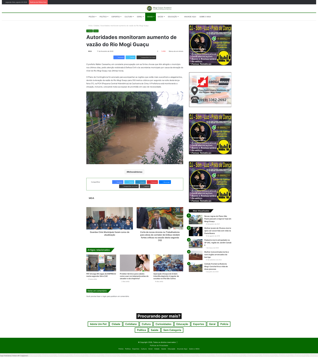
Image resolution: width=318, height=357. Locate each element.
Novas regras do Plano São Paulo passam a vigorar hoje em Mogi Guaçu (217, 218)
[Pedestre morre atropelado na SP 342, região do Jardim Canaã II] (195, 243)
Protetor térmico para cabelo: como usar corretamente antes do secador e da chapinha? (134, 276)
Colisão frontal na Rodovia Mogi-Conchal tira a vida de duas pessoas (216, 266)
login (104, 296)
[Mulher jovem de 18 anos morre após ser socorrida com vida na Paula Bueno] (195, 231)
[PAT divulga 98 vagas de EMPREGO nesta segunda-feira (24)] (101, 263)
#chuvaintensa (135, 172)
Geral (139, 17)
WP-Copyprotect (23, 356)
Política (103, 17)
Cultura (128, 17)
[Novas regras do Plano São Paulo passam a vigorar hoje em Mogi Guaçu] (195, 219)
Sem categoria (172, 330)
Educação (172, 17)
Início (90, 26)
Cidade (150, 17)
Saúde (160, 17)
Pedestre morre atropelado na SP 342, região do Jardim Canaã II (217, 242)
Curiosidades (163, 324)
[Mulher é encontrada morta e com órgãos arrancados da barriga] (195, 255)
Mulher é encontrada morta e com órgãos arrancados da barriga (216, 254)
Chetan (14, 356)
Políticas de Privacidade (159, 345)
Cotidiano (131, 324)
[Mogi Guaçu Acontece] (159, 8)
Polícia (92, 17)
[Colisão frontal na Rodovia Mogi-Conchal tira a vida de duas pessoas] (195, 267)
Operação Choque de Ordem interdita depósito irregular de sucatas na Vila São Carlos (166, 276)
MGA (90, 51)
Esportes (116, 17)
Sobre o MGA (205, 17)
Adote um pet (98, 324)
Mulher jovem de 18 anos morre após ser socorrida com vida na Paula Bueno (217, 230)
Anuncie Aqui (190, 17)
